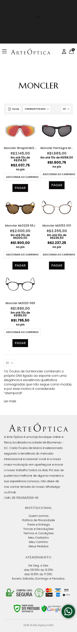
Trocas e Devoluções (38, 529)
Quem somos (39, 516)
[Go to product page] (20, 131)
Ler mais (10, 401)
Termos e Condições (38, 533)
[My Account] (64, 51)
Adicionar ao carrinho (22, 177)
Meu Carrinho (38, 542)
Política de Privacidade (38, 520)
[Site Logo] (30, 51)
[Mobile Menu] (5, 51)
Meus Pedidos (39, 546)
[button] (13, 109)
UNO (51, 625)
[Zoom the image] (38, 425)
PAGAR (20, 188)
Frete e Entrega (38, 525)
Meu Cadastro (38, 538)
